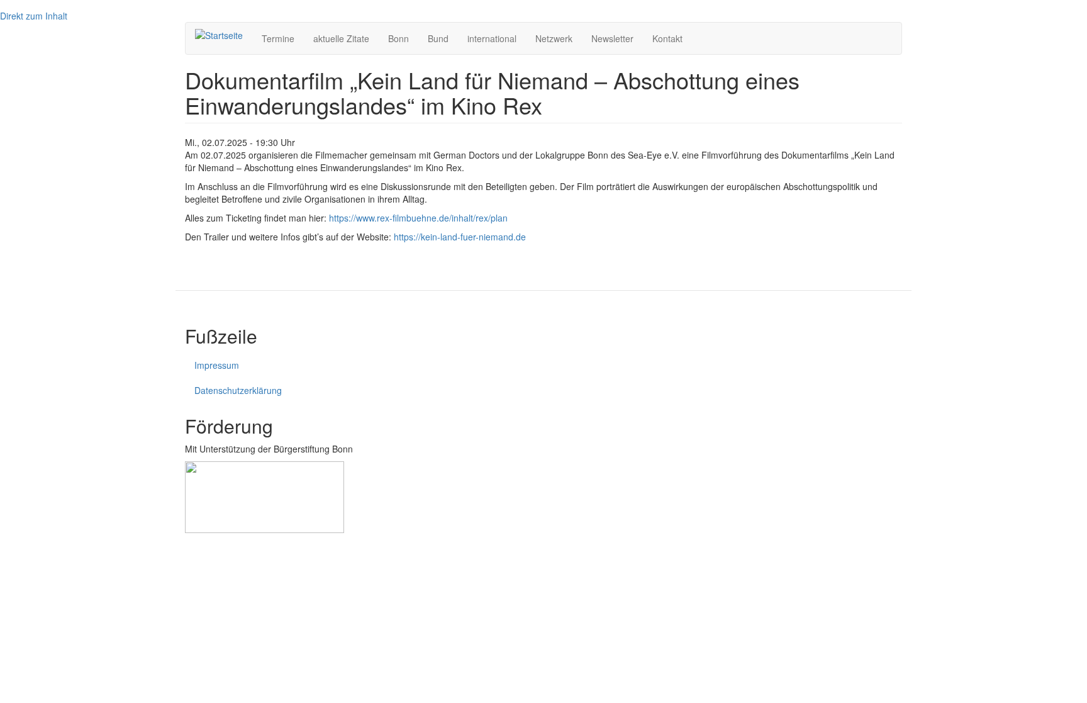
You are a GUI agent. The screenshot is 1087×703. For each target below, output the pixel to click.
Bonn (398, 38)
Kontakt (667, 38)
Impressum (216, 365)
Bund (438, 38)
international (491, 38)
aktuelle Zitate (341, 38)
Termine (278, 38)
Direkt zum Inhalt (33, 15)
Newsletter (612, 38)
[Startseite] (223, 35)
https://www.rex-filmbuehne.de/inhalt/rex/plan (418, 217)
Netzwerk (553, 38)
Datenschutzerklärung (238, 390)
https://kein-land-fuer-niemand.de (460, 236)
